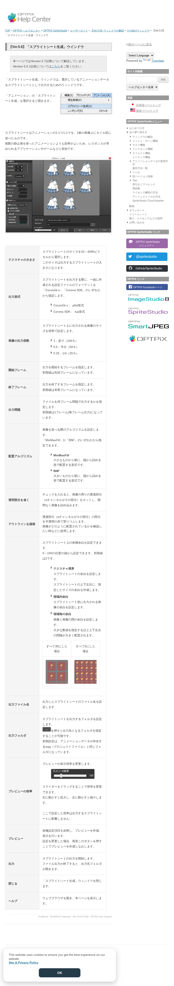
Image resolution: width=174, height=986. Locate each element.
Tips (134, 180)
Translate (158, 60)
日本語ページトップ (148, 105)
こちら (55, 66)
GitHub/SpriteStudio (147, 268)
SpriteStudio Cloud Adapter (148, 200)
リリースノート (138, 214)
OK (59, 973)
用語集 (136, 188)
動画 (131, 206)
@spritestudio (145, 256)
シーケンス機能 (141, 157)
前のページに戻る (139, 44)
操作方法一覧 (140, 168)
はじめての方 (137, 128)
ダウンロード (137, 210)
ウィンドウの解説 (142, 136)
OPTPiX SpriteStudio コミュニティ (146, 243)
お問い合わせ (137, 222)
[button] (127, 128)
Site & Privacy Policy (23, 962)
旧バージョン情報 (142, 176)
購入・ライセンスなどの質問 (145, 218)
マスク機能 (138, 144)
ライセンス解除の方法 (145, 192)
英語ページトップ (146, 110)
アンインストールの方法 (146, 196)
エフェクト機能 (141, 153)
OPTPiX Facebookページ (147, 287)
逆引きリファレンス (143, 184)
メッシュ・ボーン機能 (145, 140)
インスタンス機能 (142, 148)
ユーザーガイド (138, 132)
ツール (136, 172)
